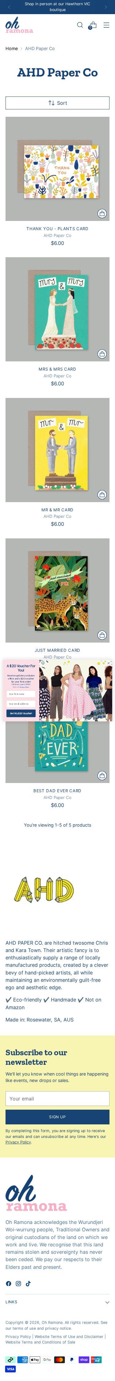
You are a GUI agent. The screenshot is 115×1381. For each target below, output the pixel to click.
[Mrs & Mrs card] (57, 309)
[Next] (106, 7)
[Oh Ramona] (19, 25)
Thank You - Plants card (57, 228)
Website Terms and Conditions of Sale (40, 1342)
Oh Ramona (52, 1322)
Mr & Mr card (57, 509)
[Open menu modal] (106, 24)
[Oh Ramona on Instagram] (19, 1285)
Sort (62, 103)
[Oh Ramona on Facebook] (9, 1285)
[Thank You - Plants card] (57, 169)
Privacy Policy (18, 1142)
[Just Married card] (57, 590)
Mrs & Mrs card (57, 369)
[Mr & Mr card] (57, 450)
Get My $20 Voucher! (21, 713)
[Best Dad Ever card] (57, 731)
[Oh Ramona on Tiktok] (29, 1285)
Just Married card (57, 650)
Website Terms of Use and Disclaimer (69, 1336)
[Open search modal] (80, 24)
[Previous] (9, 7)
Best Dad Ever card (57, 790)
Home (12, 48)
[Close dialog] (108, 663)
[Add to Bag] (102, 213)
